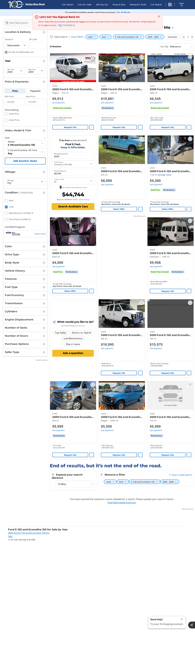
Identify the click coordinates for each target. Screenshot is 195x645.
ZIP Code (33, 39)
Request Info (70, 127)
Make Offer (119, 209)
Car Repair (156, 4)
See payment (58, 102)
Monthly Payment (61, 154)
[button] (170, 5)
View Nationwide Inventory (121, 502)
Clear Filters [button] (77, 36)
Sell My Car (102, 4)
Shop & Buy (119, 4)
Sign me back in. (66, 25)
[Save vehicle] (92, 57)
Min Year (11, 69)
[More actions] (91, 127)
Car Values (67, 4)
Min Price (9, 96)
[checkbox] (12, 114)
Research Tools (138, 4)
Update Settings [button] (84, 200)
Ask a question (73, 353)
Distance (9, 39)
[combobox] (25, 22)
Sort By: (164, 46)
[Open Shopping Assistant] (191, 625)
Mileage (10, 180)
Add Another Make (25, 161)
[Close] (181, 619)
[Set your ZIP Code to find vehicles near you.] (173, 28)
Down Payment (60, 171)
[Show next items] (188, 36)
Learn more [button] (40, 233)
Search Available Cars (73, 206)
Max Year (32, 69)
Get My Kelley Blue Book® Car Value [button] (74, 187)
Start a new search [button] (182, 474)
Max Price (30, 96)
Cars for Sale (85, 4)
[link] (107, 108)
